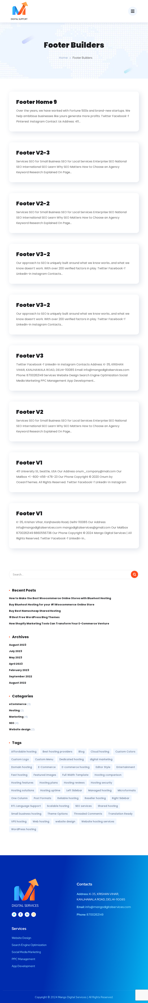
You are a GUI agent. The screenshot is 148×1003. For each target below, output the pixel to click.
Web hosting (41, 821)
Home (63, 58)
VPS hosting (19, 821)
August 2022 (17, 683)
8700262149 (95, 915)
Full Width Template (75, 775)
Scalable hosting (58, 806)
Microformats (127, 790)
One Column (19, 798)
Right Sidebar (120, 798)
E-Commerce (47, 767)
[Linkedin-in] (27, 914)
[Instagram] (33, 914)
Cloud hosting (100, 751)
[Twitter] (14, 914)
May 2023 (15, 657)
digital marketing (101, 759)
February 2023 (19, 670)
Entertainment (125, 767)
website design (65, 821)
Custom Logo (20, 759)
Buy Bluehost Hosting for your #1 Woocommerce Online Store (51, 604)
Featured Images (45, 775)
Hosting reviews (74, 782)
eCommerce (18, 704)
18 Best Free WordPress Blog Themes (34, 617)
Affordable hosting (23, 751)
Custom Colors (125, 751)
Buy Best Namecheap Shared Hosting (35, 611)
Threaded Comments (88, 814)
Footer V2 (29, 412)
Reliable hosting (68, 798)
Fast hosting (19, 775)
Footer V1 (29, 463)
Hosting (14, 710)
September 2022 (20, 676)
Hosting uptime (50, 790)
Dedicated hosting (71, 759)
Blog (81, 751)
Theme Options (57, 814)
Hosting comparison (108, 775)
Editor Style (103, 767)
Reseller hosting (95, 798)
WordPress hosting (23, 829)
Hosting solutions (22, 790)
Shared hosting (108, 806)
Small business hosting (26, 814)
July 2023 (15, 651)
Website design (20, 729)
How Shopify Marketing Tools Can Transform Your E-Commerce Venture (59, 623)
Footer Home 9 (36, 102)
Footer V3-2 (33, 254)
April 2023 (16, 664)
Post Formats (42, 798)
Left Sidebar (74, 790)
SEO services (83, 806)
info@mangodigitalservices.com (108, 907)
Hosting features (22, 782)
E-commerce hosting (76, 767)
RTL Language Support (26, 806)
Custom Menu (44, 759)
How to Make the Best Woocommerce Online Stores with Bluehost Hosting (60, 598)
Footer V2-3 (33, 153)
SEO (11, 723)
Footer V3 (29, 356)
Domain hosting (21, 767)
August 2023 (17, 645)
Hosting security (101, 782)
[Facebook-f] (20, 914)
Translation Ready (120, 814)
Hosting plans (49, 782)
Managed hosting (100, 790)
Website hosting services (97, 821)
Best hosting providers (57, 751)
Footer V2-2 (32, 203)
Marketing (16, 717)
